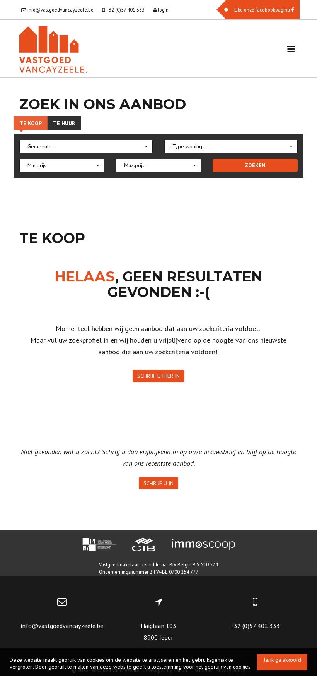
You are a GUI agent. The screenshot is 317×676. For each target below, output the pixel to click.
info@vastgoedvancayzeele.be (61, 626)
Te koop (30, 123)
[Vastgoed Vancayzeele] (53, 48)
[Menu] (291, 48)
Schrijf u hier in (158, 375)
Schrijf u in (158, 483)
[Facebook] (258, 9)
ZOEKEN (255, 165)
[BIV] (99, 545)
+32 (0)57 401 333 (255, 626)
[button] (86, 146)
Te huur (64, 123)
